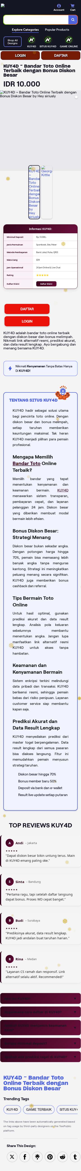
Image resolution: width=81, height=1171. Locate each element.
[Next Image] (77, 131)
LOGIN (20, 55)
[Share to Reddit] (62, 1156)
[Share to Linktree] (37, 1156)
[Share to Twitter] (12, 1156)
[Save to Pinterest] (50, 1156)
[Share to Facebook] (24, 1156)
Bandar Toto (26, 463)
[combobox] (36, 19)
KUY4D (62, 490)
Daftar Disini (46, 284)
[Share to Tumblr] (75, 1156)
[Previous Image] (3, 131)
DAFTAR (61, 55)
